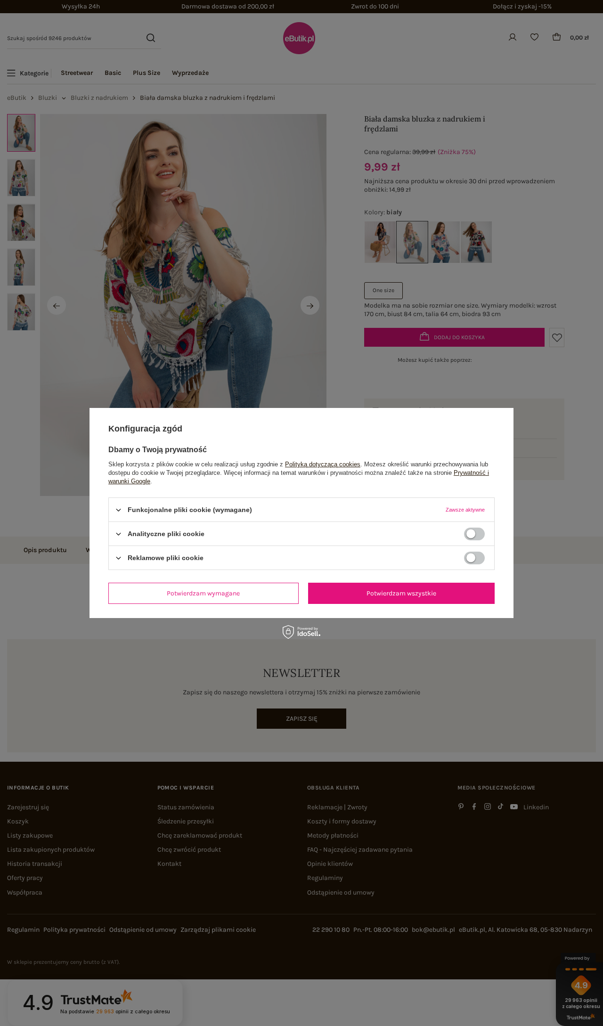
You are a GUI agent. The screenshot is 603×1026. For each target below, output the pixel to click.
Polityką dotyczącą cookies (322, 464)
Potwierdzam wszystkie (401, 593)
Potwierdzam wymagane (203, 593)
